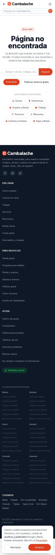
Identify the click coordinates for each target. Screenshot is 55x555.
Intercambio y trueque (13, 240)
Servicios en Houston (38, 474)
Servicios (19, 114)
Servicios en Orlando (11, 474)
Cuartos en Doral (9, 433)
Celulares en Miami (10, 414)
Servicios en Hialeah (38, 410)
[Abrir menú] (50, 4)
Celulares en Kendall (38, 446)
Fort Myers (41, 504)
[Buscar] (50, 11)
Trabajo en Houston (37, 469)
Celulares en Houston (38, 478)
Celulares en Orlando (11, 478)
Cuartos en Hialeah (37, 401)
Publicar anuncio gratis (36, 82)
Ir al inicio (11, 82)
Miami (5, 500)
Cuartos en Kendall (37, 433)
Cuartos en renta (10, 198)
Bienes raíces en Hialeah (40, 419)
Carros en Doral (9, 429)
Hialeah (14, 500)
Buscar (46, 71)
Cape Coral (28, 504)
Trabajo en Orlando (10, 469)
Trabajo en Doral (9, 437)
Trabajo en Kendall (37, 437)
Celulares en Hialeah (38, 414)
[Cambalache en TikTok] (20, 173)
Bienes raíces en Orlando (13, 483)
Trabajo (42, 107)
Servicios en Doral (10, 442)
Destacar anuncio (10, 279)
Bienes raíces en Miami (12, 419)
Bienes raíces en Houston (40, 483)
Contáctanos (8, 326)
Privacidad (41, 540)
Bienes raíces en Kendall (40, 451)
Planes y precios (10, 272)
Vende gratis (8, 258)
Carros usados (9, 191)
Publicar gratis (9, 286)
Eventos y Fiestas (18, 121)
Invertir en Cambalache (13, 300)
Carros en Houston (37, 461)
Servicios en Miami (10, 410)
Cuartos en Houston (37, 465)
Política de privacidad (12, 333)
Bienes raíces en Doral (12, 451)
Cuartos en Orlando (10, 465)
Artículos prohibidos (12, 347)
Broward (43, 500)
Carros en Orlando (10, 461)
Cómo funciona (9, 293)
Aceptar (39, 547)
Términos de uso (10, 340)
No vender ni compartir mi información (20, 361)
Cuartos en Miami (9, 401)
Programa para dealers (13, 265)
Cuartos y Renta (20, 107)
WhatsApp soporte (16, 370)
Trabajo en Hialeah (37, 405)
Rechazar (15, 547)
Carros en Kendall (37, 429)
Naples (5, 508)
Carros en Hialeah (37, 397)
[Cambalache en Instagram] (12, 173)
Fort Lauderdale (28, 500)
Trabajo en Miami (9, 405)
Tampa (16, 504)
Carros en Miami (9, 397)
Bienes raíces (8, 226)
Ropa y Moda (43, 121)
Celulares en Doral (10, 446)
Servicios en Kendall (38, 442)
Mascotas (38, 114)
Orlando (6, 504)
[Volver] (4, 4)
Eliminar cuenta (9, 354)
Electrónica (37, 101)
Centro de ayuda (10, 318)
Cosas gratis (8, 233)
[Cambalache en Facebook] (5, 173)
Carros (18, 101)
